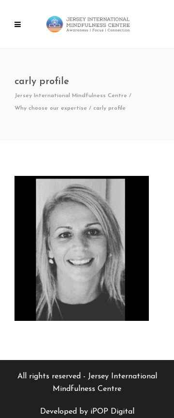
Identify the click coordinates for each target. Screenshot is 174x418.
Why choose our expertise (50, 108)
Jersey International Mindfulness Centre (70, 96)
